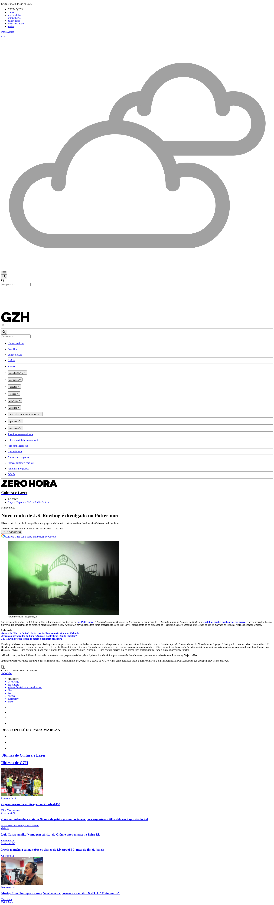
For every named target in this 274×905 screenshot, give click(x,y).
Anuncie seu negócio (18, 457)
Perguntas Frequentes (18, 468)
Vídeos (11, 366)
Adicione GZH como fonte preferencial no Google (30, 536)
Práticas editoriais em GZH (21, 463)
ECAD (11, 474)
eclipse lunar (14, 20)
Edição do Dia (15, 354)
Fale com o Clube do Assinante (23, 440)
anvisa (11, 26)
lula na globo (14, 15)
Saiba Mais (6, 673)
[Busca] (4, 276)
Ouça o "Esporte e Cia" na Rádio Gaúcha (28, 502)
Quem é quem (15, 451)
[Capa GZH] (137, 291)
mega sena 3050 (16, 23)
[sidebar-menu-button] (4, 272)
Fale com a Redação (18, 445)
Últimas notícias (16, 343)
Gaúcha (11, 360)
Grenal (11, 12)
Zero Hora (13, 349)
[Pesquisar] (4, 332)
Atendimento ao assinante (20, 434)
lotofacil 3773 (14, 17)
